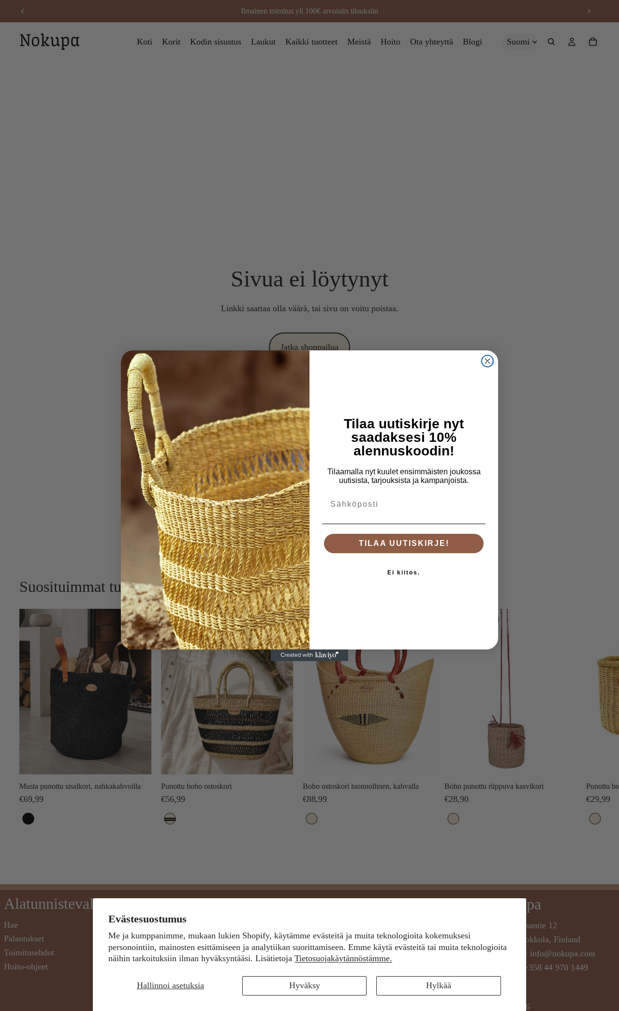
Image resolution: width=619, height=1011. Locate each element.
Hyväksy (304, 985)
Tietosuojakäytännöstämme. (343, 958)
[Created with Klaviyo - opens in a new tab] (309, 655)
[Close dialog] (487, 361)
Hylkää (438, 985)
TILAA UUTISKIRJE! (404, 543)
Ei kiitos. (403, 572)
